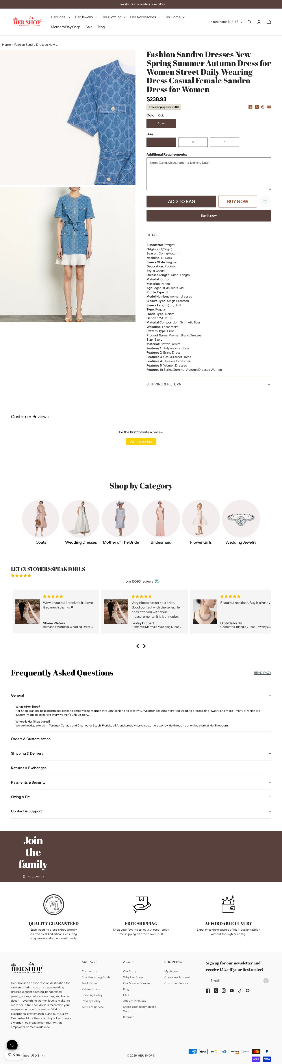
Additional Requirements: (167, 155)
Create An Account (177, 977)
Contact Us (89, 971)
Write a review (141, 441)
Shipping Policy (92, 995)
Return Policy (91, 989)
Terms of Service (93, 1007)
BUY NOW (238, 201)
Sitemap (128, 1017)
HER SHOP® (146, 1055)
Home (6, 45)
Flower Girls (201, 542)
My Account (172, 971)
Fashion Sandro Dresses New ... (36, 45)
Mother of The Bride (121, 542)
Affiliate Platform (134, 1001)
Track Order (89, 983)
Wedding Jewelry (240, 542)
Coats (41, 542)
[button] (60, 17)
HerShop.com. (219, 725)
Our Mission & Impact (137, 983)
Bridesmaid (161, 542)
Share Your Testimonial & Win (140, 1009)
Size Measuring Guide (96, 977)
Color (161, 123)
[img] (141, 575)
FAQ (126, 995)
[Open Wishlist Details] (12, 1045)
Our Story (129, 971)
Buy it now (209, 216)
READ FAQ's (262, 673)
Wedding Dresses (81, 542)
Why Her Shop (133, 977)
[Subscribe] (266, 980)
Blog (126, 989)
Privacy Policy (91, 1001)
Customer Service (176, 983)
